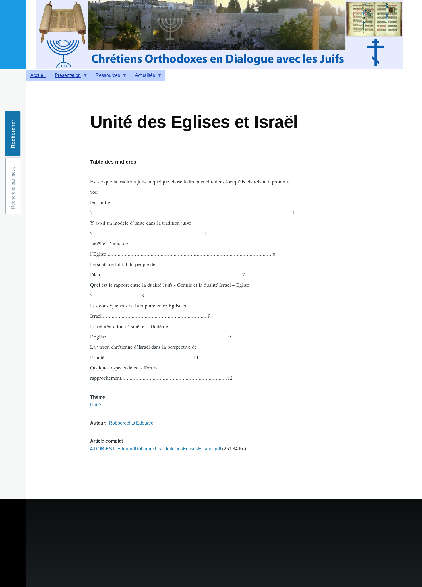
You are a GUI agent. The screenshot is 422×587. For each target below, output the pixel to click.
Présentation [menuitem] (65, 77)
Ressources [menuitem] (105, 77)
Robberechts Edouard (131, 423)
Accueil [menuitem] (38, 75)
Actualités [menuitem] (142, 77)
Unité (95, 404)
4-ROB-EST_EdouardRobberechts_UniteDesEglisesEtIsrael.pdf (155, 448)
